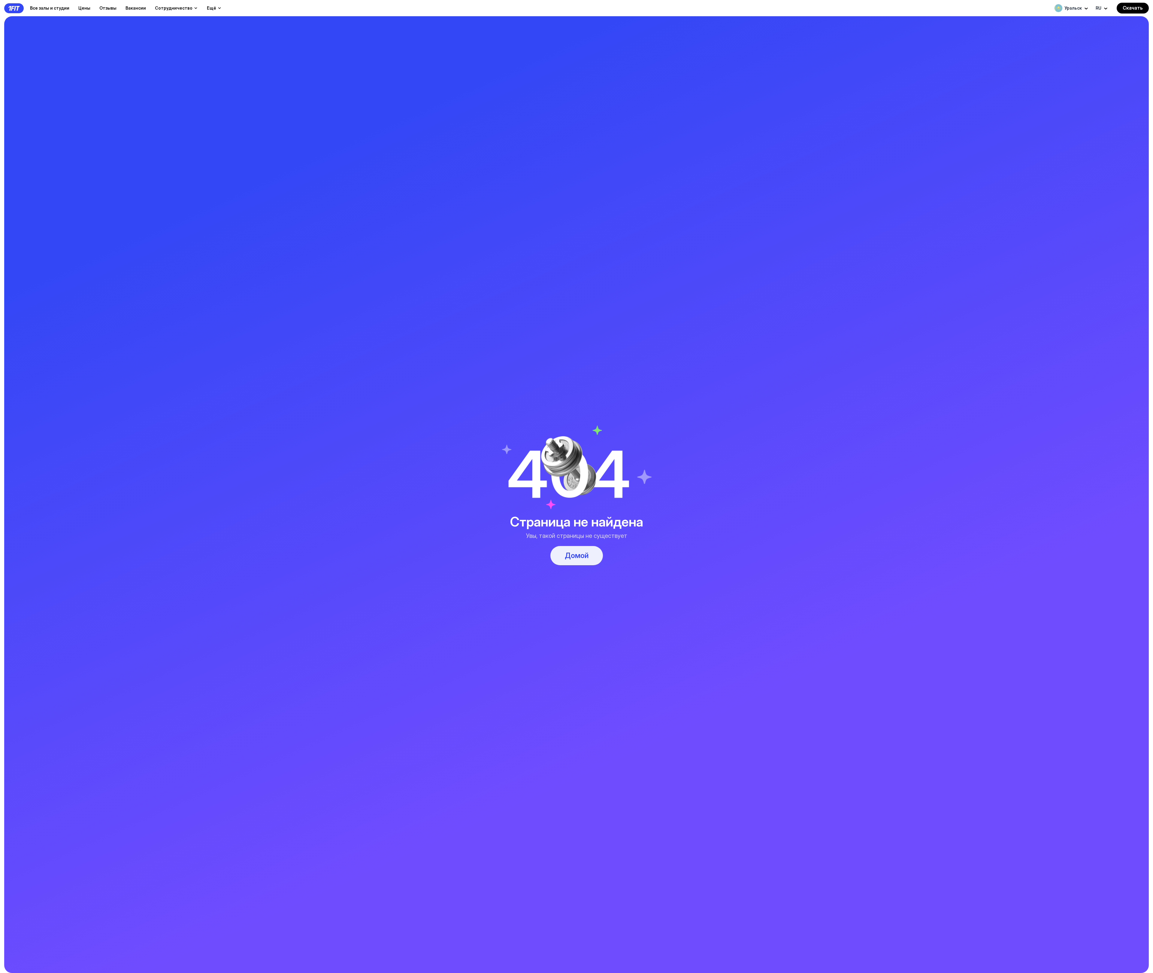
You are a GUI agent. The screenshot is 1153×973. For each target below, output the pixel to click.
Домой (577, 555)
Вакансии (136, 8)
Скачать (1133, 8)
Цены (84, 8)
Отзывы (108, 8)
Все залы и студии (49, 8)
